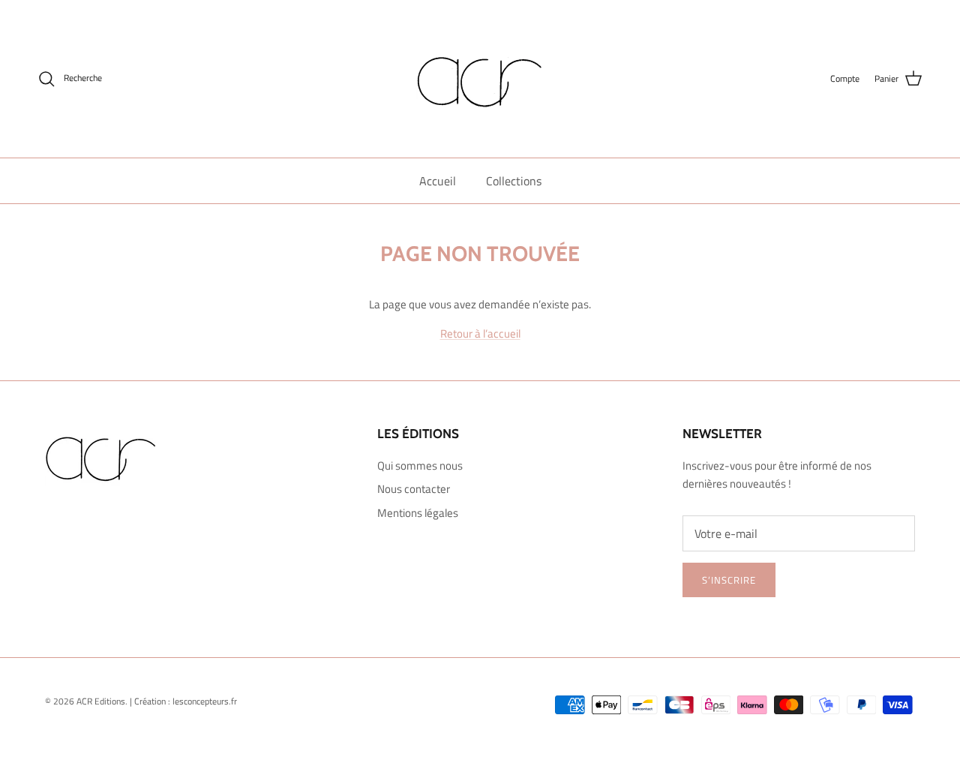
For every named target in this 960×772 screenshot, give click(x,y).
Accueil (437, 181)
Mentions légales (417, 512)
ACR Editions (100, 701)
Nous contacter (413, 488)
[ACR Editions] (480, 79)
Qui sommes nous (420, 465)
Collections (514, 181)
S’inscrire (729, 579)
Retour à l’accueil (480, 333)
